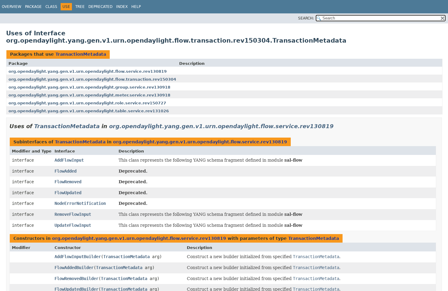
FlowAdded (65, 171)
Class (51, 7)
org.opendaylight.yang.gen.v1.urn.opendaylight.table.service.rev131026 (89, 111)
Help (136, 7)
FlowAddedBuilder (74, 267)
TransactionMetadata (80, 54)
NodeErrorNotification (80, 203)
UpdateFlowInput (73, 225)
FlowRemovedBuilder (76, 278)
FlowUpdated (68, 192)
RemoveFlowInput (73, 214)
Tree (80, 7)
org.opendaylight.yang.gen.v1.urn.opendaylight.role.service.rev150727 (87, 103)
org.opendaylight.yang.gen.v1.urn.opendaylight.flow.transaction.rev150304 (92, 79)
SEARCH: (306, 18)
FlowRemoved (68, 181)
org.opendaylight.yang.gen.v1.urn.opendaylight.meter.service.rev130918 (89, 95)
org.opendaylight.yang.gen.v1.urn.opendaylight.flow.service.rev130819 (88, 71)
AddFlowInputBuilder (78, 256)
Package (33, 7)
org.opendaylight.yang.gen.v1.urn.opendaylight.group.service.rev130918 (89, 87)
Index (122, 7)
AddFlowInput (69, 160)
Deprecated (100, 7)
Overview (11, 7)
